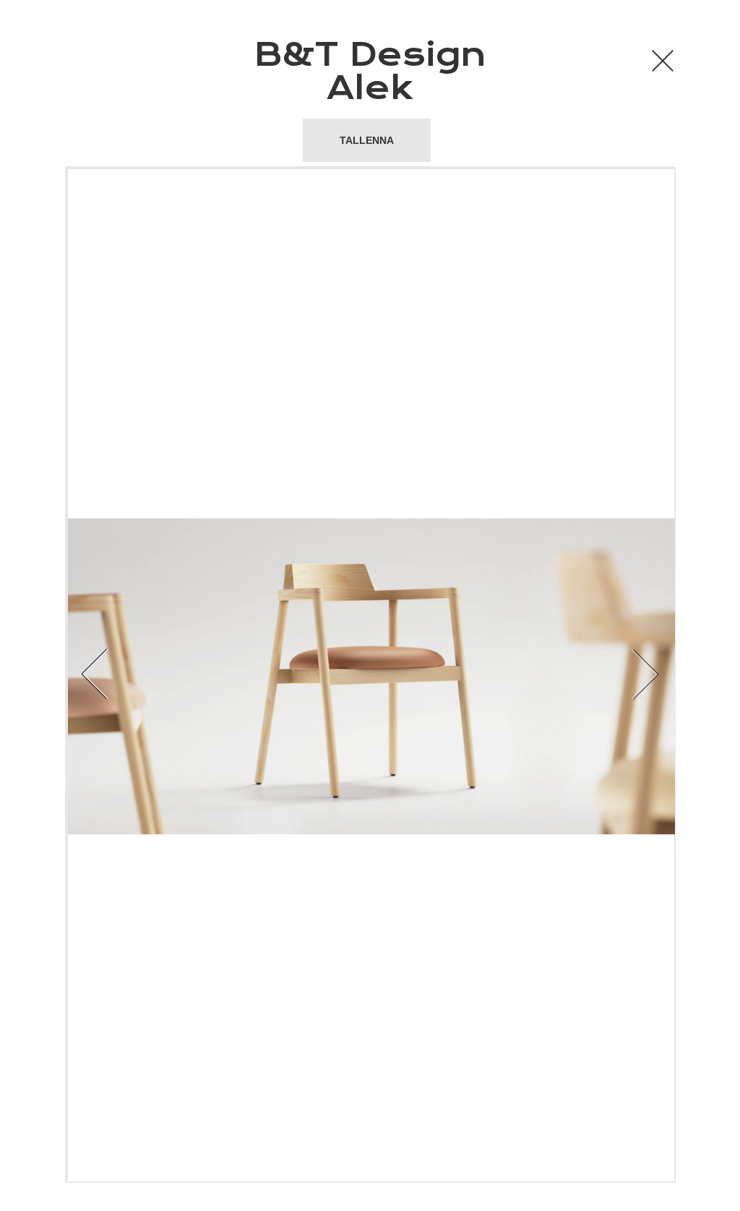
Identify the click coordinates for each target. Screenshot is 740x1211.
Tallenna (367, 140)
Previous (202, 674)
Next (538, 674)
